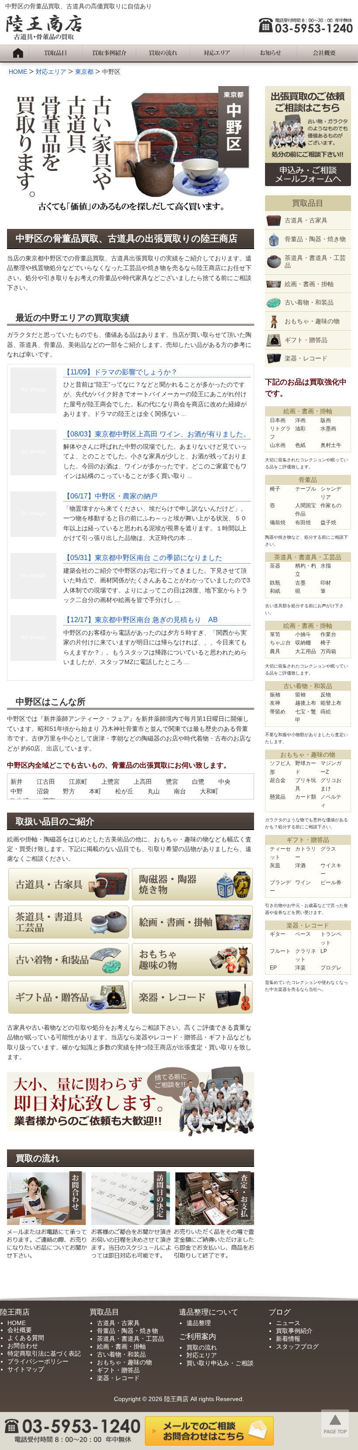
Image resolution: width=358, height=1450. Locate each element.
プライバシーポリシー (38, 1361)
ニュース (288, 1322)
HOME (16, 1322)
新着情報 (288, 1338)
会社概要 (19, 1329)
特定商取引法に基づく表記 (44, 1353)
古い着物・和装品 (309, 302)
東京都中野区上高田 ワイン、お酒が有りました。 (156, 434)
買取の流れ (201, 1347)
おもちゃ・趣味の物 (312, 321)
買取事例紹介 (294, 1330)
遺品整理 (198, 1322)
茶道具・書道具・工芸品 (315, 261)
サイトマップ (25, 1369)
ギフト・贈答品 (306, 339)
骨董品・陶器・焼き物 (315, 238)
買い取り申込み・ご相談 (220, 1363)
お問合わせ (22, 1345)
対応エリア (201, 1355)
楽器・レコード (306, 358)
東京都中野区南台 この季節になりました (142, 557)
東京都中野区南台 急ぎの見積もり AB (140, 619)
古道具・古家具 (306, 220)
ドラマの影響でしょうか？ (120, 372)
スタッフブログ (297, 1346)
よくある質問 (25, 1337)
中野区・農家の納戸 (110, 496)
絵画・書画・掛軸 (309, 283)
